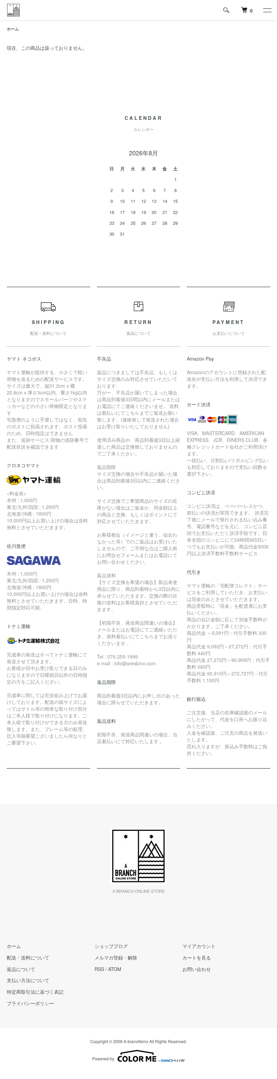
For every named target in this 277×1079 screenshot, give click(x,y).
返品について (21, 969)
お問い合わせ (196, 969)
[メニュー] (267, 10)
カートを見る (196, 957)
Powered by (103, 1058)
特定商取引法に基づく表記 (35, 991)
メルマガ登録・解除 (116, 957)
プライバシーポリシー (30, 1003)
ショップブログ (111, 946)
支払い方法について (28, 980)
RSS (99, 969)
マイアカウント (199, 946)
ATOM (114, 969)
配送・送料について (28, 957)
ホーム (13, 28)
